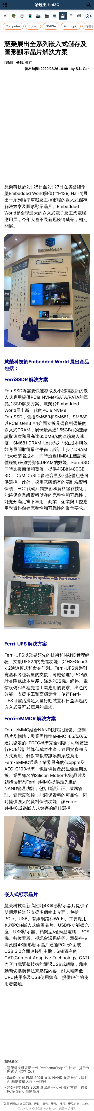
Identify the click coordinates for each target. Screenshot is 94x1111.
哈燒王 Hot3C (47, 5)
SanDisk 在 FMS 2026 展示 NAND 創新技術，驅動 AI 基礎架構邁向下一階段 (47, 1079)
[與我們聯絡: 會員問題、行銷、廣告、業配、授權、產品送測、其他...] (47, 1103)
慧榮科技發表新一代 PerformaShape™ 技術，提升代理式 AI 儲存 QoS (48, 1070)
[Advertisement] (47, 130)
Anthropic (71, 26)
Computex (13, 26)
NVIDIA (51, 26)
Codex (33, 26)
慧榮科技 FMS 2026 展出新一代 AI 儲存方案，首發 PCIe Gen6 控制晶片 (47, 1089)
